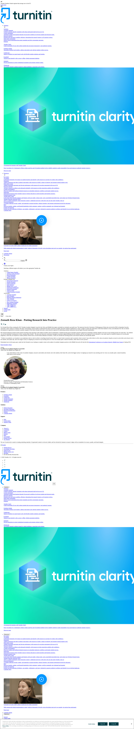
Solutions (6, 25)
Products (6, 41)
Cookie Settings (91, 724)
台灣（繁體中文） (12, 306)
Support (6, 308)
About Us (6, 428)
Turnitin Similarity (8, 400)
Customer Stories (8, 253)
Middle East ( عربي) (12, 286)
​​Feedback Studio (8, 394)
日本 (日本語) (10, 299)
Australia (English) (11, 294)
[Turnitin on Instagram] (5, 467)
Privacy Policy (5, 726)
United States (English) (12, 272)
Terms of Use (7, 450)
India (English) (10, 296)
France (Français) (11, 283)
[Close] (131, 724)
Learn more (3, 5)
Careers (5, 431)
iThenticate (6, 401)
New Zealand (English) (12, 302)
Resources (6, 173)
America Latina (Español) (13, 273)
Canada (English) (11, 276)
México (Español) (11, 278)
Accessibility (7, 436)
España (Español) (11, 282)
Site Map (6, 453)
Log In (5, 311)
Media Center (7, 432)
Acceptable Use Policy (9, 449)
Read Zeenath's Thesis (6, 344)
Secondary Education (9, 409)
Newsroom (6, 255)
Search (22, 260)
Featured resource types (9, 195)
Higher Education (8, 407)
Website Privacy (8, 447)
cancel (26, 260)
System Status (7, 421)
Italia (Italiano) (10, 285)
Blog (5, 435)
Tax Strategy (7, 439)
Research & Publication (9, 410)
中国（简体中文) (11, 305)
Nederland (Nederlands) (13, 287)
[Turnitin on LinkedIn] (5, 465)
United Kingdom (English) (13, 292)
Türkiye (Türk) (10, 290)
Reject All (102, 724)
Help (5, 419)
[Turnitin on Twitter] (5, 460)
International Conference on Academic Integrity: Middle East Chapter (106, 342)
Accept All (113, 724)
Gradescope (7, 397)
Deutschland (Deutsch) (12, 280)
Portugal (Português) (12, 289)
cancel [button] (1, 6)
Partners (6, 412)
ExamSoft (6, 396)
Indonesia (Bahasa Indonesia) (14, 297)
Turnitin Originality (8, 399)
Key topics (6, 177)
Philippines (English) (12, 303)
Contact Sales (7, 309)
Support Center (7, 422)
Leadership (6, 429)
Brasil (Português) (11, 275)
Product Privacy (8, 438)
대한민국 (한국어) (12, 300)
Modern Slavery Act (9, 451)
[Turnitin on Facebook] (5, 462)
